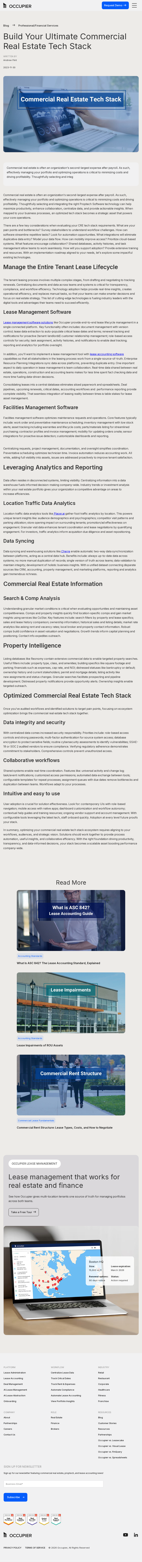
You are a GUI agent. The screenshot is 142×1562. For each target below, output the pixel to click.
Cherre (65, 551)
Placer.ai (59, 513)
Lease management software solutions (28, 322)
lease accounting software (107, 354)
